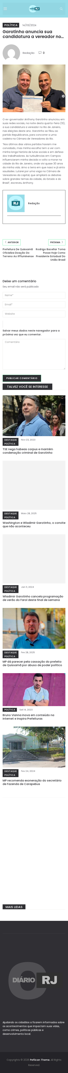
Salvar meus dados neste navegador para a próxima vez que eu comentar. (31, 332)
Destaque (10, 440)
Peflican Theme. (40, 1060)
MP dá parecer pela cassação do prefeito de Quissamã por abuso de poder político (32, 663)
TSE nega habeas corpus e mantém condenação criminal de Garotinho (28, 451)
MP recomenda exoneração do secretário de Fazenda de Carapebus (32, 782)
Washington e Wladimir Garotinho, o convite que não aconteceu (34, 524)
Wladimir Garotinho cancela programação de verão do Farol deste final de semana (33, 598)
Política (10, 25)
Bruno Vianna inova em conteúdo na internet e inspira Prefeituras (28, 717)
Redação (29, 53)
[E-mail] (9, 221)
